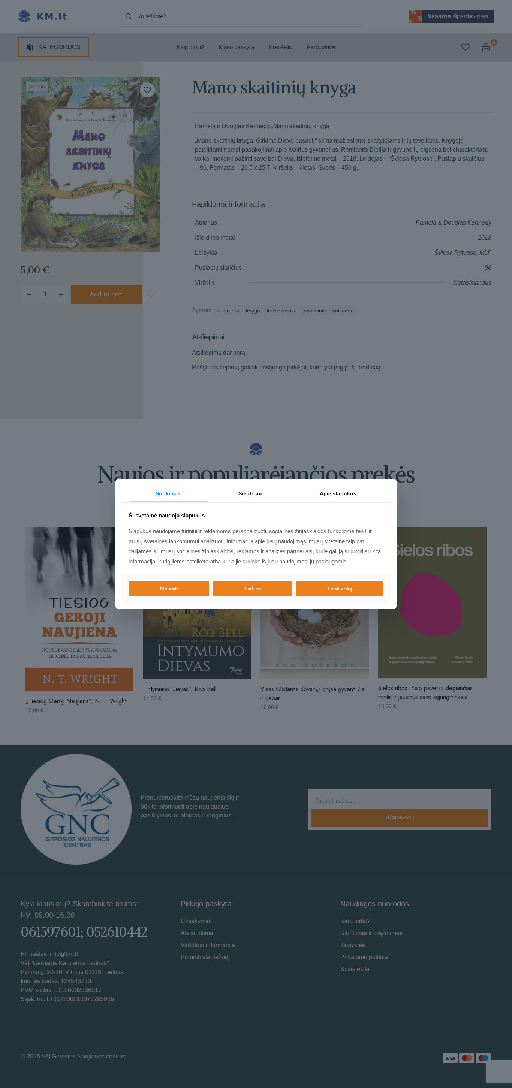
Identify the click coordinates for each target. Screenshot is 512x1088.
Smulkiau (250, 493)
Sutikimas (168, 493)
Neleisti (169, 588)
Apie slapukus (338, 493)
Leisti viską (340, 588)
